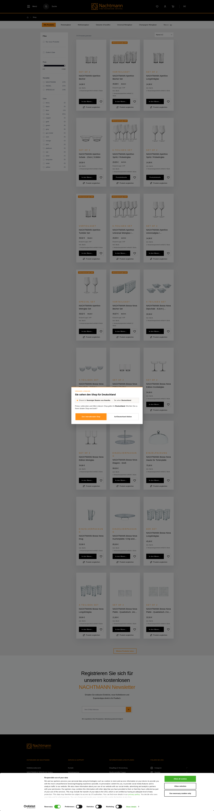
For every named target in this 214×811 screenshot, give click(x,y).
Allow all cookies (180, 779)
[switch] (79, 806)
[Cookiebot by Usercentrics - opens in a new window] (29, 806)
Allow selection (180, 786)
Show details (131, 807)
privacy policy (134, 794)
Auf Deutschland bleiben (123, 417)
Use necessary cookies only (180, 793)
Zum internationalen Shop (91, 417)
